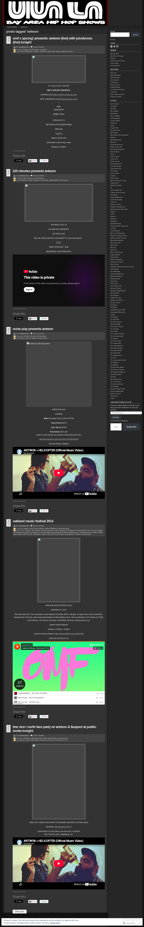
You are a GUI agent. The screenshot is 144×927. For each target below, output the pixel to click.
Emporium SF (114, 183)
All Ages (25, 528)
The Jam (113, 357)
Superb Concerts (115, 96)
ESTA (84, 530)
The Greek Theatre (116, 348)
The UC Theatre (115, 381)
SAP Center (114, 283)
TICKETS (58, 134)
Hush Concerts (115, 84)
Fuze (88, 530)
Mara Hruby (55, 532)
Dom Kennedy (78, 530)
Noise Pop (28, 338)
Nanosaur (43, 51)
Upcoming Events (64, 528)
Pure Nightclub (115, 271)
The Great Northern (116, 345)
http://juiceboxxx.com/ (69, 99)
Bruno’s (112, 154)
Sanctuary (113, 281)
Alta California (36, 530)
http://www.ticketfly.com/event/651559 (69, 634)
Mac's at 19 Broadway (117, 233)
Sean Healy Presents (117, 94)
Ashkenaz (113, 123)
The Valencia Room (116, 384)
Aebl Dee (28, 530)
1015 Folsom (114, 104)
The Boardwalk (115, 324)
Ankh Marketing (115, 75)
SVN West (113, 307)
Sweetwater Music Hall (117, 312)
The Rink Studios (116, 374)
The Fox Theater (115, 341)
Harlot (112, 214)
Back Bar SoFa (115, 130)
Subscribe (115, 417)
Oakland (44, 49)
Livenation (113, 92)
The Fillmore (114, 338)
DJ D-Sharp (69, 530)
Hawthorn (113, 219)
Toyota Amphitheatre (117, 391)
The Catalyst (114, 329)
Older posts (19, 912)
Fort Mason (114, 195)
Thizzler (112, 58)
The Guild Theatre (116, 350)
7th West (113, 108)
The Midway (114, 365)
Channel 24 (114, 159)
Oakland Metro (115, 254)
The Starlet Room (116, 379)
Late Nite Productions (117, 89)
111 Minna (113, 106)
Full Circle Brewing (116, 199)
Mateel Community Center (118, 235)
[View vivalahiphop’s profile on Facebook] (111, 46)
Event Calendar (12, 27)
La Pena (113, 228)
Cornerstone (114, 171)
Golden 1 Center (115, 204)
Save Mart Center (116, 286)
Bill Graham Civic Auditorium (119, 135)
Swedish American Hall (117, 310)
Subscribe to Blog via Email (120, 402)
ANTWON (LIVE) (58, 234)
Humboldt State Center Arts (119, 226)
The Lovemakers (59, 534)
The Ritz (113, 377)
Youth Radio (114, 63)
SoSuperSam (37, 534)
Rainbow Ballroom (116, 276)
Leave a (38, 47)
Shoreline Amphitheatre (118, 290)
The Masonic (114, 362)
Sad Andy (42, 740)
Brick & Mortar (114, 152)
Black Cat (113, 142)
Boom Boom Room (116, 144)
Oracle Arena (114, 257)
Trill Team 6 (78, 534)
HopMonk (113, 221)
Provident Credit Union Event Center (122, 266)
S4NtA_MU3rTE (54, 180)
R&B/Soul (53, 528)
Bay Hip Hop (114, 53)
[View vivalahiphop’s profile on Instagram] (117, 46)
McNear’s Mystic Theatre (118, 238)
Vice (66, 740)
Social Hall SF (114, 293)
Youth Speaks (115, 65)
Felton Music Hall (115, 190)
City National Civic (116, 163)
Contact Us (24, 27)
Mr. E (77, 532)
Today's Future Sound (117, 61)
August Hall (114, 128)
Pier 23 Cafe (114, 264)
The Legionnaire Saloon (118, 360)
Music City (113, 250)
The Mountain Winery (117, 367)
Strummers (113, 305)
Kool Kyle (27, 532)
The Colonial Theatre (117, 333)
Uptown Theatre (115, 393)
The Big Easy (114, 319)
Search (112, 31)
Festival (32, 336)
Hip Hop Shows (34, 49)
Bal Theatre (114, 132)
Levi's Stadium (115, 231)
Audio (112, 125)
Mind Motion (71, 532)
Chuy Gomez (50, 530)
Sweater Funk (46, 534)
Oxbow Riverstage (116, 259)
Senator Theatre (115, 288)
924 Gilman (114, 113)
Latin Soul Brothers (45, 532)
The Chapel (114, 331)
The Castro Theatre (116, 326)
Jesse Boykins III (19, 532)
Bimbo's (112, 137)
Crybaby (113, 175)
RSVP (58, 243)
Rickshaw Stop (115, 278)
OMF (53, 51)
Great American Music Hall (118, 209)
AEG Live (113, 73)
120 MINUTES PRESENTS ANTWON (34, 171)
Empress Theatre (116, 185)
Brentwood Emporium (117, 149)
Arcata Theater (115, 120)
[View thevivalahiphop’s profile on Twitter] (114, 46)
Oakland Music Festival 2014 (33, 521)
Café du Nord (114, 156)
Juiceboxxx (36, 51)
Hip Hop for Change (116, 56)
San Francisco (40, 178)
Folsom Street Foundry (117, 192)
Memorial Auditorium (116, 240)
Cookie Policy (55, 923)
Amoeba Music (115, 118)
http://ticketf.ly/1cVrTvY (63, 827)
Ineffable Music (115, 87)
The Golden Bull (115, 343)
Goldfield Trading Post (117, 207)
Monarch (113, 247)
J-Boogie (99, 530)
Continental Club (115, 168)
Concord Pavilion (115, 166)
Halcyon (113, 211)
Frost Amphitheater (116, 197)
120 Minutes (23, 180)
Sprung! (58, 51)
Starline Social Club (67, 51)
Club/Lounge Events (36, 738)
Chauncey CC (37, 180)
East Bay (26, 49)
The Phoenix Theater (117, 369)
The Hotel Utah (115, 353)
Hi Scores (93, 530)
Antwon (22, 51)
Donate (112, 39)
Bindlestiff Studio (115, 140)
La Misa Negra (35, 532)
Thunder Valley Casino (117, 389)
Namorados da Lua (85, 532)
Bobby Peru (28, 51)
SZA (52, 534)
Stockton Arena (115, 302)
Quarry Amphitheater (117, 274)
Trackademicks (69, 534)
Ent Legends (114, 80)
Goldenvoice (114, 82)
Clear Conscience (60, 530)
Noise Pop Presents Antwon (33, 329)
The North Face (59, 740)
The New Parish (42, 338)
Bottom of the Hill (116, 147)
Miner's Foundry (115, 243)
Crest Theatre (114, 173)
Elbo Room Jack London (118, 180)
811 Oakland (114, 111)
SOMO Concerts (115, 298)
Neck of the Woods (116, 252)
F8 (111, 187)
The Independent (116, 355)
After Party (26, 738)
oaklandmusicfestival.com (59, 638)
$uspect (22, 740)
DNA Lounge (114, 178)
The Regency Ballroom (117, 372)
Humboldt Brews (115, 223)
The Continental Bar (116, 336)
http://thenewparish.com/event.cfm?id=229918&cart (58, 439)
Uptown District (86, 534)
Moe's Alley (114, 245)
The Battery (114, 317)
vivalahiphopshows (23, 47)
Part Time (29, 534)
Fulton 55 (113, 202)
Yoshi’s (112, 398)
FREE (45, 738)
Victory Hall (114, 396)
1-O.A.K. (22, 530)
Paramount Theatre (116, 262)
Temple (112, 314)
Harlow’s (113, 216)
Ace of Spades (115, 116)
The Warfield (114, 386)
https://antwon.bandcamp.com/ (65, 95)
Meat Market (63, 532)
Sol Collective (114, 295)
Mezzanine (45, 180)
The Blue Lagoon (116, 322)
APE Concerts (115, 77)
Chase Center (114, 161)
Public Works (34, 740)
